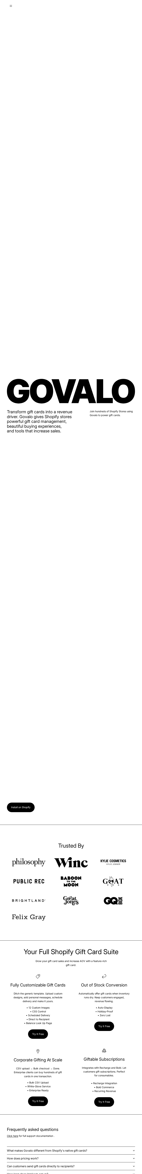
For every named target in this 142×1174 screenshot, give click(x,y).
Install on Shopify (20, 807)
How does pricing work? (22, 1158)
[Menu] (11, 6)
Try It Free (38, 1034)
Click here (12, 1135)
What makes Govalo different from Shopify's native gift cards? (47, 1150)
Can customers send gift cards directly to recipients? (40, 1166)
